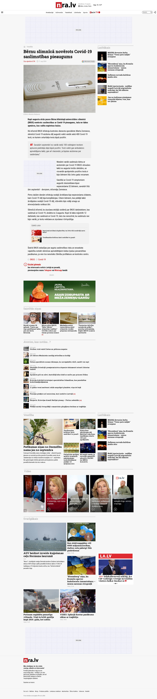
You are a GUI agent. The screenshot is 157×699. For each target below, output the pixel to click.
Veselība (30, 47)
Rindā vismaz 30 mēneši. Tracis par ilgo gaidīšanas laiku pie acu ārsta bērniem (32, 329)
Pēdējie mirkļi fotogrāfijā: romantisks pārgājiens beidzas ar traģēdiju (58, 407)
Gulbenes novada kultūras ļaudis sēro (119, 76)
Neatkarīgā (49, 12)
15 (74, 394)
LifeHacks (77, 12)
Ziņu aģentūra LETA (29, 61)
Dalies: (51, 275)
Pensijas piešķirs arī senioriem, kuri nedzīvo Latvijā (51, 394)
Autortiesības (65, 691)
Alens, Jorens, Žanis (84, 6)
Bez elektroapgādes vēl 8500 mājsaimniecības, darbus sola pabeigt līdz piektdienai (79, 547)
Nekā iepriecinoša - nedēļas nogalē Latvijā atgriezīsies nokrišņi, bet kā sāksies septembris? (120, 89)
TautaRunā (68, 12)
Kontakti (87, 691)
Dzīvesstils (59, 12)
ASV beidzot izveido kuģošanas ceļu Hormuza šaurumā (43, 554)
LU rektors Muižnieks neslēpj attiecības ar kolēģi (50, 356)
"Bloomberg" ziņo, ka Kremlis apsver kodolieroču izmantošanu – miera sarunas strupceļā (120, 67)
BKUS (31, 259)
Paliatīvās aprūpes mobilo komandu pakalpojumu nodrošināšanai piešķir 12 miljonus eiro (71, 459)
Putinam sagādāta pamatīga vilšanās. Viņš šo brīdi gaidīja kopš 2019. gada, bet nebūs (38, 617)
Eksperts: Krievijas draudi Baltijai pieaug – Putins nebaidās (54, 400)
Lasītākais (104, 47)
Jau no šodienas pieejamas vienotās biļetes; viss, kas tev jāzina (119, 99)
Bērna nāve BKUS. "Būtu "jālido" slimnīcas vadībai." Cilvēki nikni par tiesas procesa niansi (50, 329)
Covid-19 (41, 259)
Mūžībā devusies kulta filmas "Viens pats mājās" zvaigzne (119, 54)
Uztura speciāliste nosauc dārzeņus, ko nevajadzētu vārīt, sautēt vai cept (59, 362)
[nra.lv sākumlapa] (66, 5)
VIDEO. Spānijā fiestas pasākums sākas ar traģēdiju (77, 615)
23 (80, 400)
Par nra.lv (25, 691)
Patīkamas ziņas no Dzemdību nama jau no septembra (42, 448)
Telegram (47, 270)
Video (27, 471)
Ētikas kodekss (74, 691)
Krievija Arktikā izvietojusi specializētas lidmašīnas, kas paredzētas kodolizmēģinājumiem (58, 381)
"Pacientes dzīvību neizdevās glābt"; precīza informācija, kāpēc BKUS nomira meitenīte (86, 329)
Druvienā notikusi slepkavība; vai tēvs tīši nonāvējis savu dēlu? (64, 231)
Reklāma (31, 691)
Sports (85, 12)
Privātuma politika (44, 691)
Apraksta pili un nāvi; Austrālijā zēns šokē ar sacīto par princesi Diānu (59, 375)
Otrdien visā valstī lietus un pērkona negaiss (48, 349)
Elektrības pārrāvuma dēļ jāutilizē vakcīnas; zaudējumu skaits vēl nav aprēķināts (87, 435)
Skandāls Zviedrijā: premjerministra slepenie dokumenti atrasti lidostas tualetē (60, 368)
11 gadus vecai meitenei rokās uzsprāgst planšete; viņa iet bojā (55, 387)
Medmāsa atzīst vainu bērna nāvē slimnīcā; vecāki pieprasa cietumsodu (68, 328)
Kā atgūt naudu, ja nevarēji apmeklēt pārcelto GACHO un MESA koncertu (87, 458)
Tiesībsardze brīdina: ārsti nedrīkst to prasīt (59, 237)
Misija (36, 691)
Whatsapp (58, 270)
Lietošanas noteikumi (55, 691)
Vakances (81, 691)
